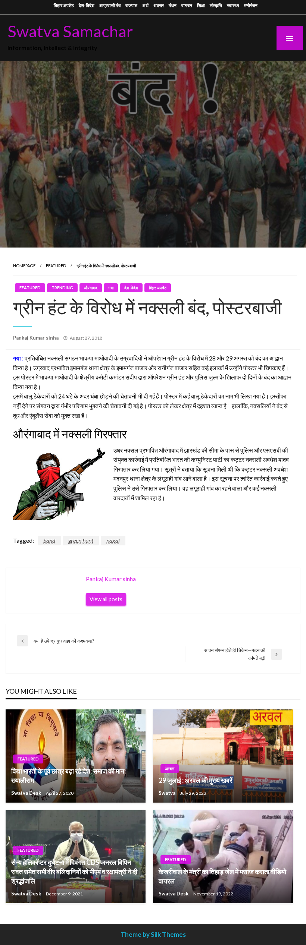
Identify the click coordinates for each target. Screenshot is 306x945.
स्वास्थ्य (233, 5)
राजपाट (131, 5)
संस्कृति (216, 5)
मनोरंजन (250, 5)
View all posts (106, 599)
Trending (62, 287)
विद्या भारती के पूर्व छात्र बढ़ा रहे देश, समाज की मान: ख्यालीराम (68, 775)
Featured (56, 265)
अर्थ (145, 5)
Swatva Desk (26, 793)
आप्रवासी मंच (110, 5)
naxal (113, 540)
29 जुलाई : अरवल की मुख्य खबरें (195, 780)
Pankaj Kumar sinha (36, 338)
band (49, 540)
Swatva (168, 793)
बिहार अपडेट (64, 5)
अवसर (158, 5)
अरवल (169, 768)
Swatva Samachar (70, 31)
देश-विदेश (86, 5)
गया (110, 287)
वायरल (186, 5)
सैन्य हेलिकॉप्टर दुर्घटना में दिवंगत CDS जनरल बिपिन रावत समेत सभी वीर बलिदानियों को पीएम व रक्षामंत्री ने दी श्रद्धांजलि (74, 871)
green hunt (80, 540)
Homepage (24, 265)
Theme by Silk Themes (153, 934)
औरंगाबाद (90, 287)
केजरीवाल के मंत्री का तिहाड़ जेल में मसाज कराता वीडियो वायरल (222, 876)
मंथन (173, 5)
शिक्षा (201, 5)
